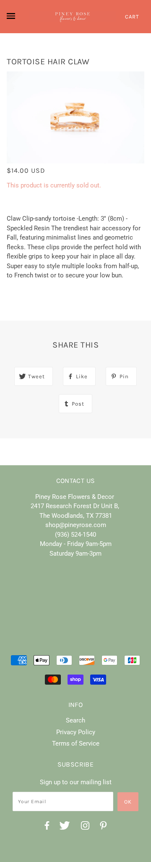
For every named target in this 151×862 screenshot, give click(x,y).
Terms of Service (75, 743)
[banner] (72, 16)
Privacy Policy (75, 732)
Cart (132, 16)
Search (75, 720)
